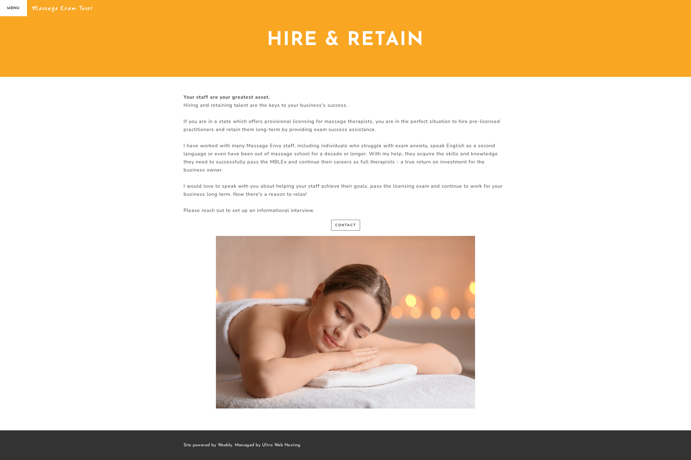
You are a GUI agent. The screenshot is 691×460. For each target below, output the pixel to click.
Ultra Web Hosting (281, 445)
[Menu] (13, 8)
